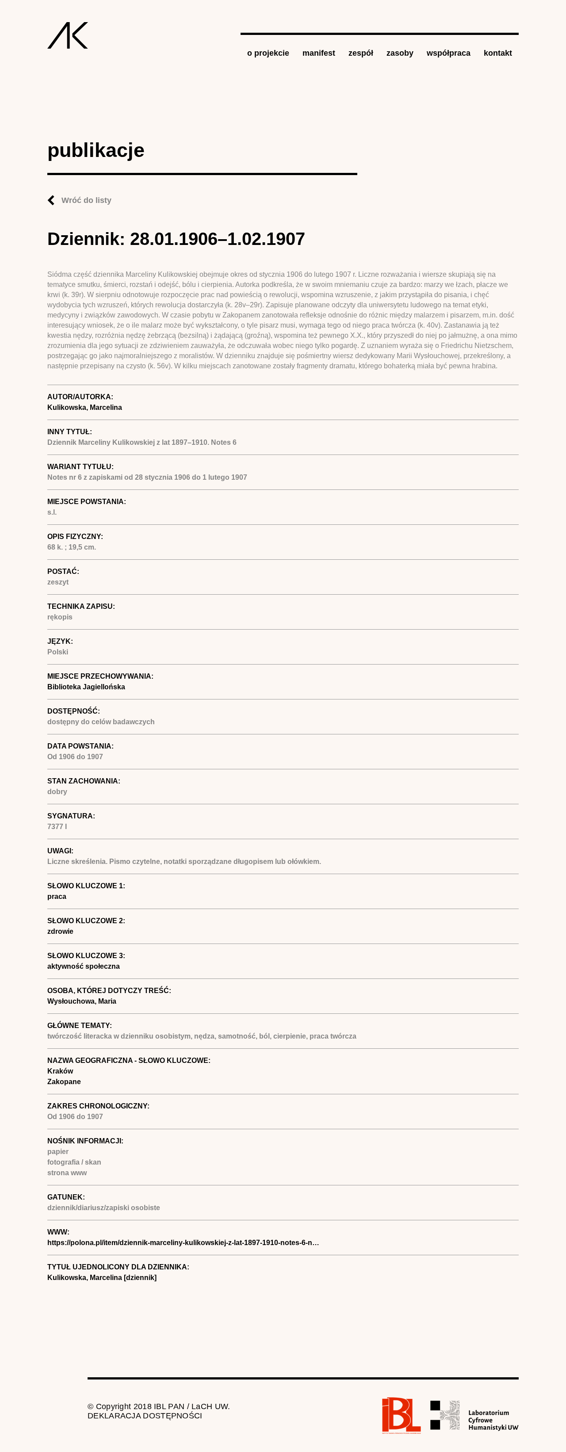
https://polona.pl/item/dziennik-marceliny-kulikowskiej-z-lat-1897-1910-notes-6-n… (183, 1242)
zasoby (399, 53)
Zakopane (64, 1081)
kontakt (498, 53)
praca (56, 896)
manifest (318, 53)
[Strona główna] (67, 35)
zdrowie (60, 931)
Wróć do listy (86, 200)
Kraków (60, 1071)
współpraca (448, 53)
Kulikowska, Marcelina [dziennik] (102, 1277)
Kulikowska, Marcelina (84, 407)
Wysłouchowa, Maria (81, 1001)
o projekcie (268, 53)
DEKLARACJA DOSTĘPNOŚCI (145, 1415)
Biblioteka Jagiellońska (86, 687)
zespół (360, 53)
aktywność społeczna (83, 966)
